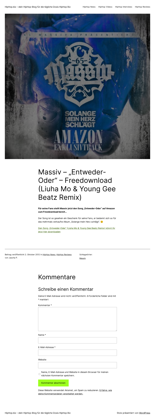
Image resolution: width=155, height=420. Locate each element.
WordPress (144, 413)
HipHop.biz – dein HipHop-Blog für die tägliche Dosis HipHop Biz (38, 7)
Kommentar (45, 305)
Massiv (82, 258)
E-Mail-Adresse (46, 347)
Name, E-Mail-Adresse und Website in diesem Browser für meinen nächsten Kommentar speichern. (74, 374)
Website (42, 359)
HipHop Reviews (64, 254)
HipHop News (49, 254)
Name (42, 335)
